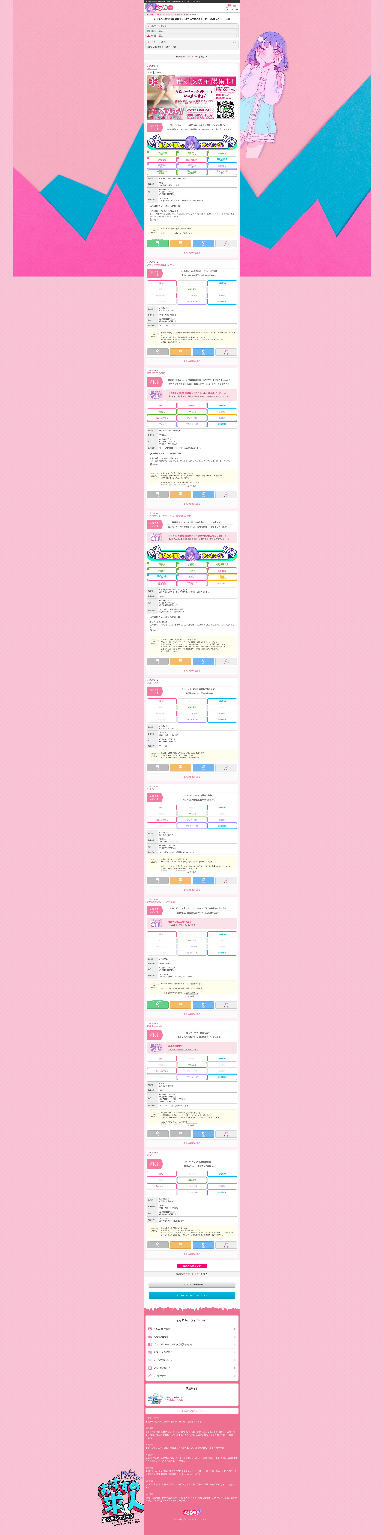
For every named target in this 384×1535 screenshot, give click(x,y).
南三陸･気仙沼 (162, 1435)
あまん (150, 789)
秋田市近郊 (167, 1497)
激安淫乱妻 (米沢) (156, 373)
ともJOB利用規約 (162, 1329)
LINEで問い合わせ (162, 1368)
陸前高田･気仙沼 (159, 1474)
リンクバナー (160, 1375)
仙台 (148, 1432)
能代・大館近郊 (153, 1497)
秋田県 (198, 1421)
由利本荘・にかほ (220, 1497)
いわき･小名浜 (200, 1458)
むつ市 (149, 1484)
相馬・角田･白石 (217, 1458)
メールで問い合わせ (163, 1360)
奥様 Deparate (154, 1026)
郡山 (173, 1458)
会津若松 (165, 1458)
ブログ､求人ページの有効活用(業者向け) (173, 1344)
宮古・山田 (221, 1471)
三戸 (206, 1484)
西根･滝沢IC (169, 1471)
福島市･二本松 (152, 1458)
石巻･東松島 (177, 1435)
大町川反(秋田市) (182, 1497)
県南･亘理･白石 (204, 1432)
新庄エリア (175, 1448)
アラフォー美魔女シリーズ (160, 264)
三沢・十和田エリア (179, 1484)
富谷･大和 (218, 1432)
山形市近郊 (151, 1448)
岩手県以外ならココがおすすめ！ (185, 1474)
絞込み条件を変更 (192, 1266)
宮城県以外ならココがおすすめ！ (211, 1435)
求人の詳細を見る (192, 252)
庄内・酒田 (163, 1448)
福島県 (174, 1421)
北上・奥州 (197, 1471)
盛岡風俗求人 (183, 1471)
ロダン (150, 1155)
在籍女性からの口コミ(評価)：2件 (167, 617)
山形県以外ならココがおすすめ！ (210, 1448)
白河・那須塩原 (184, 1458)
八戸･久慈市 (196, 1484)
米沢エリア (187, 1448)
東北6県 (149, 1421)
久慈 (212, 1471)
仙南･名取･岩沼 (188, 1432)
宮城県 (158, 1421)
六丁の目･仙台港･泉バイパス (165, 1432)
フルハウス (152, 682)
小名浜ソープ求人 (176, 1461)
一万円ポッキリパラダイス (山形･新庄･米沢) (169, 515)
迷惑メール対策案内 (163, 1352)
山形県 (166, 1421)
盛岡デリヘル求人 (154, 1471)
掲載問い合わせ (161, 1336)
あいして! (152, 68)
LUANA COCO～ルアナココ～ (162, 902)
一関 (206, 1471)
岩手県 (182, 1421)
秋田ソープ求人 (179, 1500)
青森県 (190, 1421)
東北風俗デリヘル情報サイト (174, 1398)
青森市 (157, 1484)
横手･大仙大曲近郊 (201, 1497)
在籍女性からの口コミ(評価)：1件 (167, 206)
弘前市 (165, 1484)
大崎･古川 (189, 1435)
